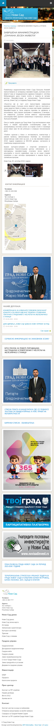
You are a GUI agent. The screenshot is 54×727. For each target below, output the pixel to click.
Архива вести (7, 698)
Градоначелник (7, 646)
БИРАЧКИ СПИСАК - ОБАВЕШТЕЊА (19, 423)
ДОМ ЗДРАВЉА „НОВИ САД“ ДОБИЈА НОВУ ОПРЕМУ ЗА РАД (26, 324)
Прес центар (8, 685)
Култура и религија (9, 631)
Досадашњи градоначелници (13, 649)
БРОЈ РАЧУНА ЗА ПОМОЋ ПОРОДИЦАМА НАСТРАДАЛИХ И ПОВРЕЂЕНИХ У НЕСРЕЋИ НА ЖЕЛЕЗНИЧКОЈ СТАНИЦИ (25, 350)
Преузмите (12, 83)
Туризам (5, 633)
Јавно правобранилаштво (11, 657)
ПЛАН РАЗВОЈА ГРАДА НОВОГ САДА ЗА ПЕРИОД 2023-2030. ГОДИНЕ (25, 565)
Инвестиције (8, 670)
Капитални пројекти (9, 680)
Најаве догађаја (11, 306)
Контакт (5, 703)
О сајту (45, 725)
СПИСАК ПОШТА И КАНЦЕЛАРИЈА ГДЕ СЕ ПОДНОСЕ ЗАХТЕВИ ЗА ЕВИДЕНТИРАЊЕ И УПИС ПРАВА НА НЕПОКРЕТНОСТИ (27, 411)
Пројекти (5, 678)
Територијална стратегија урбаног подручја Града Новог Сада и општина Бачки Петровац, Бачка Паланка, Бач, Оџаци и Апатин (27, 578)
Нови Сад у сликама (9, 636)
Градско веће (7, 651)
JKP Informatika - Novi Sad (31, 725)
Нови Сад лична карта (10, 622)
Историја (5, 625)
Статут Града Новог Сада (11, 660)
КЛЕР (4, 675)
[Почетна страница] (20, 20)
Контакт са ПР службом (10, 690)
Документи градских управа (12, 665)
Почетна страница (10, 26)
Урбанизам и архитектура (11, 628)
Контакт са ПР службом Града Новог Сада (17, 716)
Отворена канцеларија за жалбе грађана (17, 711)
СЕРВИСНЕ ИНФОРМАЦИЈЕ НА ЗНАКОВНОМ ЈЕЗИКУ (27, 339)
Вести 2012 (6, 696)
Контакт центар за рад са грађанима (15, 708)
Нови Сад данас (9, 615)
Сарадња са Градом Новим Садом (15, 714)
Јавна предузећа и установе (12, 662)
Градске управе (8, 654)
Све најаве (45, 331)
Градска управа (9, 641)
